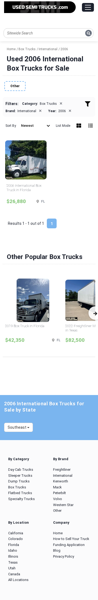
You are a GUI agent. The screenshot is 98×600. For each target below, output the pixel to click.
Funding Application (69, 545)
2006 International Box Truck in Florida (24, 188)
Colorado (15, 539)
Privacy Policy (63, 556)
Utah (12, 568)
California (15, 533)
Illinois (13, 556)
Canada (14, 574)
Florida (13, 545)
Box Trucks (17, 487)
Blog (56, 550)
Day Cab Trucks (20, 470)
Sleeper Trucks (20, 475)
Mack (57, 487)
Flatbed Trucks (20, 493)
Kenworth (60, 481)
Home (58, 533)
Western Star (63, 505)
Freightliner (62, 470)
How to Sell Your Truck (71, 539)
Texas (13, 562)
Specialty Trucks (21, 499)
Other (15, 86)
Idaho (12, 550)
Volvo (57, 499)
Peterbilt (59, 493)
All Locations (18, 580)
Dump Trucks (19, 481)
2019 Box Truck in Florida (24, 326)
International (62, 475)
